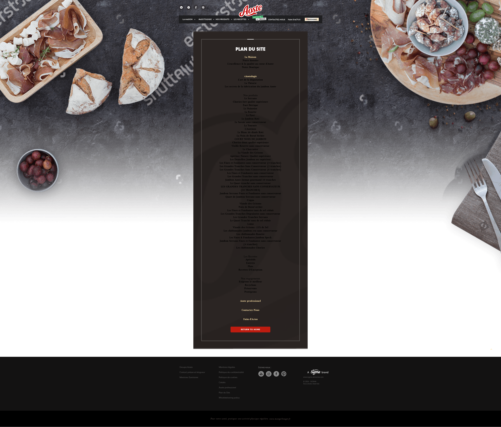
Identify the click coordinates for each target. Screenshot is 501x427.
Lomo (250, 224)
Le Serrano (250, 98)
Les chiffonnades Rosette (250, 234)
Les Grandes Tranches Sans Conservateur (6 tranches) (250, 169)
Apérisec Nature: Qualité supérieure (250, 156)
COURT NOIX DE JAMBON (250, 139)
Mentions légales (227, 367)
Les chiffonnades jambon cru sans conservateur (250, 230)
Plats (250, 266)
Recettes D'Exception (250, 269)
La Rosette (250, 112)
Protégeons (250, 291)
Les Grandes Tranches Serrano (250, 217)
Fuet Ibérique (250, 105)
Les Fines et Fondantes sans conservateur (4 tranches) (250, 163)
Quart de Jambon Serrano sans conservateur (250, 196)
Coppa (250, 200)
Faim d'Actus (294, 20)
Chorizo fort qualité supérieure (250, 101)
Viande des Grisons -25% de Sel (250, 227)
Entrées (250, 263)
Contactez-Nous (276, 20)
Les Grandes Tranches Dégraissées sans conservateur (250, 213)
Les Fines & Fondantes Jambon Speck (250, 237)
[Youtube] (181, 7)
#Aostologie (205, 19)
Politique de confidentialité (231, 372)
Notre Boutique (250, 67)
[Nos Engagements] (259, 17)
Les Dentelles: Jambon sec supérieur (250, 159)
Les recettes (240, 19)
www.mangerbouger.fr (280, 419)
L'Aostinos (250, 129)
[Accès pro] (311, 19)
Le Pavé (250, 115)
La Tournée (250, 125)
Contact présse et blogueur (192, 372)
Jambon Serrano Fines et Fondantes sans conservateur (250, 193)
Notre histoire (250, 60)
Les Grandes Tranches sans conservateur (250, 176)
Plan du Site (224, 392)
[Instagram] (188, 7)
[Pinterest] (203, 7)
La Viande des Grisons (250, 152)
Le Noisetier (250, 108)
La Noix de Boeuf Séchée (250, 135)
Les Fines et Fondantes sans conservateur (250, 173)
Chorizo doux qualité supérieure (250, 142)
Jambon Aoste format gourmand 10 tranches (250, 180)
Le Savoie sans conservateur (250, 122)
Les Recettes (250, 256)
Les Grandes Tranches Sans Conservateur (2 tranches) (250, 166)
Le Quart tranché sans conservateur (250, 183)
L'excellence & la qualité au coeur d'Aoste (250, 64)
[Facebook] (196, 7)
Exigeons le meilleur (250, 281)
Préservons (250, 288)
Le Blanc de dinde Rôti (250, 132)
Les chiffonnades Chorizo (250, 247)
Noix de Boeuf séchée (250, 207)
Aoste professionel (250, 301)
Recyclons (250, 285)
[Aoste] (250, 10)
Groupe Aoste (186, 367)
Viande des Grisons (250, 203)
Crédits (222, 382)
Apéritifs (250, 259)
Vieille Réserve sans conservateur (250, 146)
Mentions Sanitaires (189, 377)
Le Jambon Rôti (250, 118)
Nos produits (222, 19)
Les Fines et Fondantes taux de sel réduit (250, 210)
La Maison (188, 19)
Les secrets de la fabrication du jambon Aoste (250, 86)
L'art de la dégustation (250, 79)
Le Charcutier (250, 149)
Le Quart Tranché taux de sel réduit (250, 220)
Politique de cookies (228, 377)
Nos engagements (250, 278)
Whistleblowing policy (229, 397)
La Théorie (250, 83)
